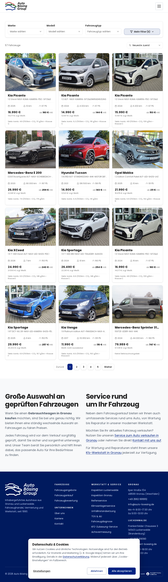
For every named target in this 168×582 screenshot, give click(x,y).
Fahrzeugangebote (65, 490)
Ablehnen (97, 571)
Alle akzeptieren (122, 571)
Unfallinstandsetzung (103, 511)
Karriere (59, 518)
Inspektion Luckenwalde (104, 490)
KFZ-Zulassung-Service (104, 526)
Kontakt (59, 523)
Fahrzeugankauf (64, 495)
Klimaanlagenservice (103, 506)
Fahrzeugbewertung (66, 500)
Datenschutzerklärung (76, 556)
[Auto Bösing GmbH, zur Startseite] (16, 6)
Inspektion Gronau (101, 495)
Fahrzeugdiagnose (101, 521)
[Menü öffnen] (159, 6)
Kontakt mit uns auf (147, 440)
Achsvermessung (101, 532)
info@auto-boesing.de (141, 504)
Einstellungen (41, 571)
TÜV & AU (96, 516)
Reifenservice (99, 500)
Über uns (60, 513)
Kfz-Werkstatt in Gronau (104, 453)
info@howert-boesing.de (142, 544)
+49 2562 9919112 (137, 499)
